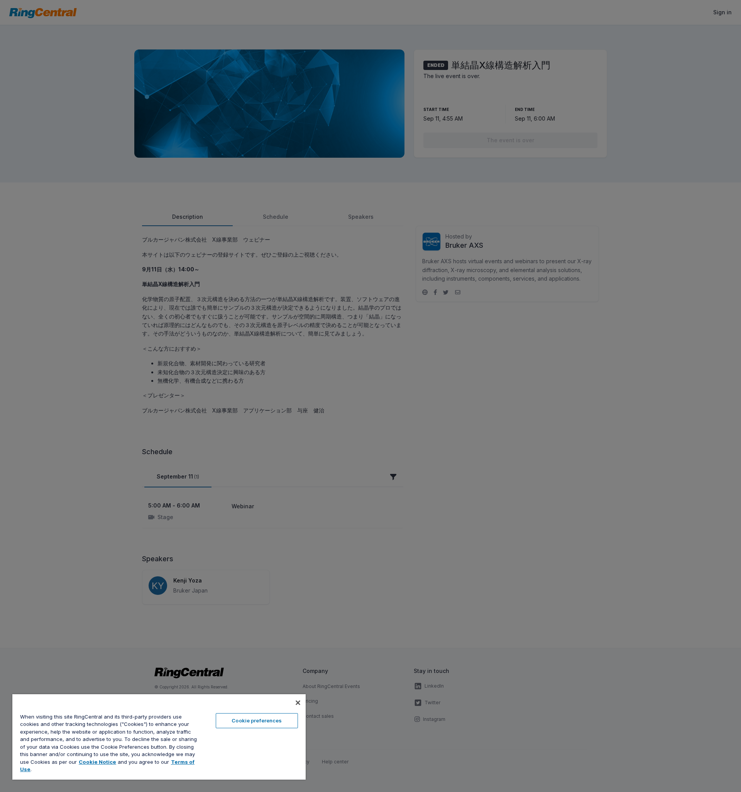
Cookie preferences (257, 720)
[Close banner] (298, 702)
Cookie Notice (97, 762)
